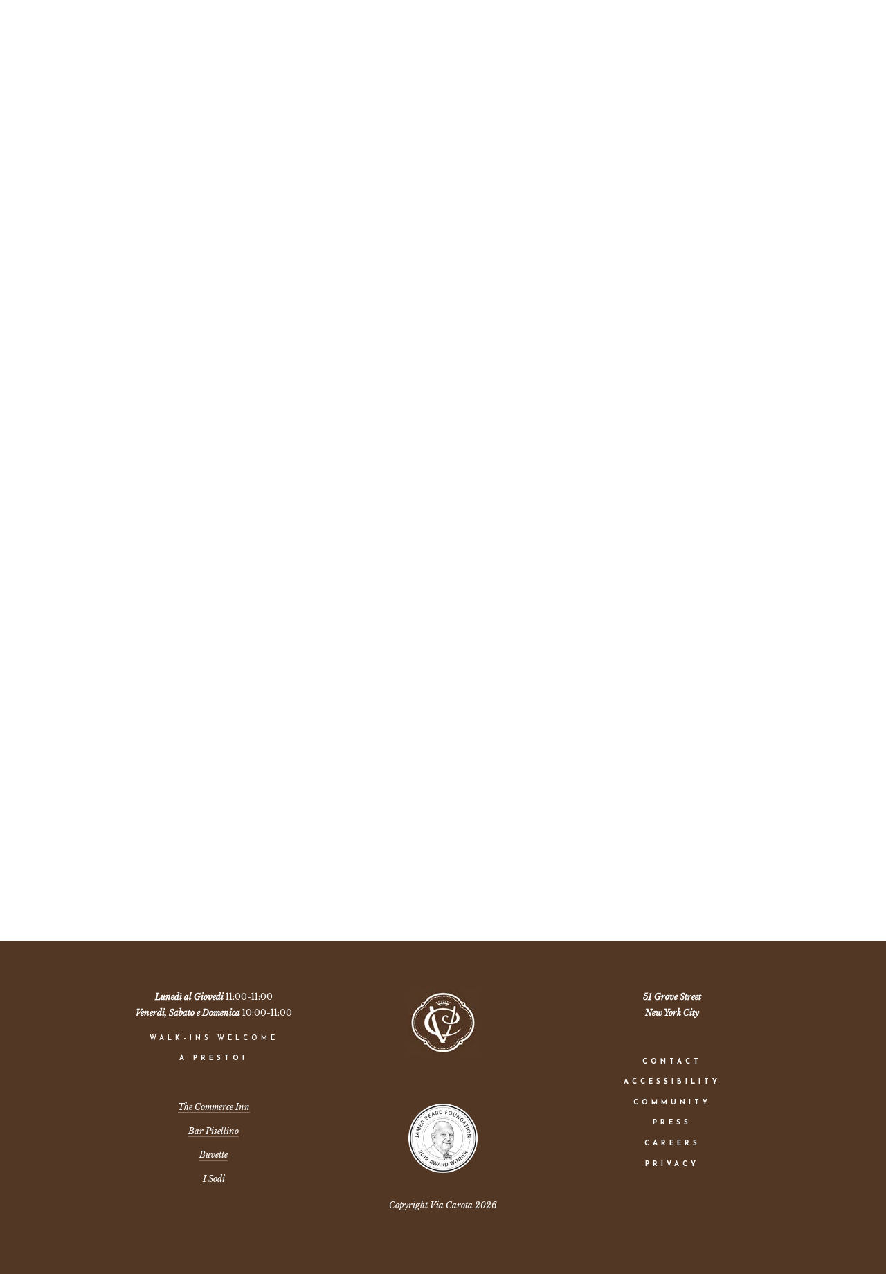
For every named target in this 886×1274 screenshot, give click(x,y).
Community (672, 1102)
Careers (672, 1143)
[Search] (170, 37)
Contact (672, 1062)
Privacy (672, 1164)
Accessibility (672, 1082)
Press (672, 1123)
